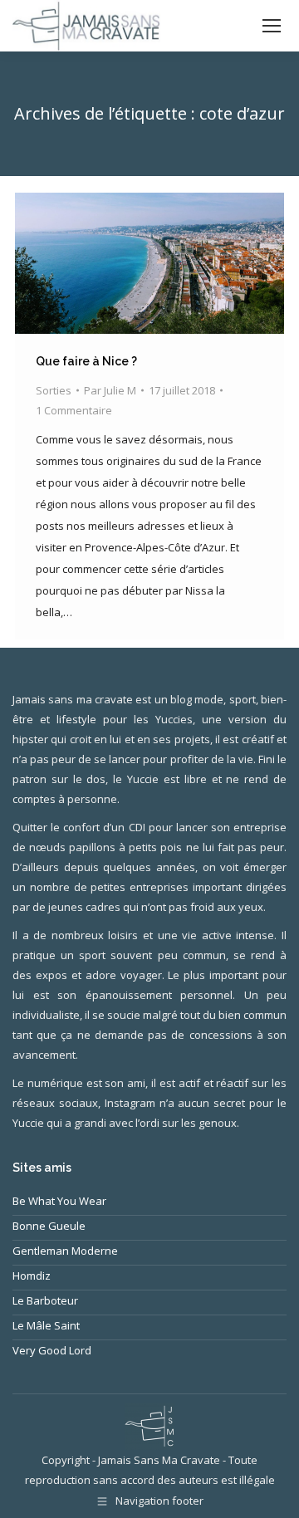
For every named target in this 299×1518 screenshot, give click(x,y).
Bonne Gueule (49, 1225)
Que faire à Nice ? (86, 361)
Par (110, 390)
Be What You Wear (59, 1200)
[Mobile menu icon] (272, 26)
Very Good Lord (51, 1350)
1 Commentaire (74, 410)
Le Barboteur (45, 1300)
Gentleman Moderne (65, 1250)
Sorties (53, 390)
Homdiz (31, 1275)
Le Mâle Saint (46, 1325)
